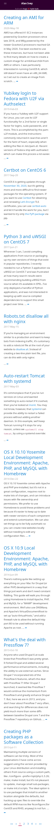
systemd (36, 409)
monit (32, 405)
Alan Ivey (27, 3)
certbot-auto (39, 206)
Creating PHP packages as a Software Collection (23, 736)
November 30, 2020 (15, 185)
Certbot (27, 197)
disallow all (22, 349)
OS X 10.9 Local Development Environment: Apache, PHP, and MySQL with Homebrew (26, 558)
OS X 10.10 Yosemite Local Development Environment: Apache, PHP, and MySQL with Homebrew (26, 463)
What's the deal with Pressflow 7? (25, 642)
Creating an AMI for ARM (24, 20)
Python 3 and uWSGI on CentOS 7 (25, 239)
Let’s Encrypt (27, 201)
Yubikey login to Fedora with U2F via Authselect (24, 98)
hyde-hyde (34, 9)
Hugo (25, 9)
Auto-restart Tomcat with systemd (24, 378)
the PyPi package (34, 214)
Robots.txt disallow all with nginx (26, 318)
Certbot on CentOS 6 (25, 170)
